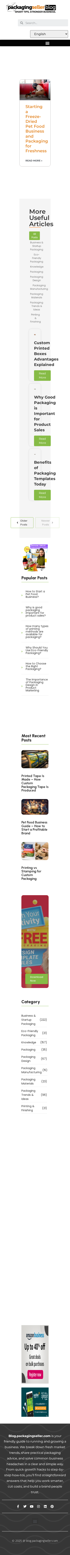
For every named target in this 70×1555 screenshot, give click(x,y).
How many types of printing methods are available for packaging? (37, 631)
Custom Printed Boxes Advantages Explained (46, 353)
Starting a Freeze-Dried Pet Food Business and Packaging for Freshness (36, 128)
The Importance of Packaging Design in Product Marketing (37, 685)
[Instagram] (38, 1506)
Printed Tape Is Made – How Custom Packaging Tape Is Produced (34, 783)
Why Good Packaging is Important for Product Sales (45, 413)
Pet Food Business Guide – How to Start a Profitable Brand (34, 827)
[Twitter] (24, 1506)
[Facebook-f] (18, 1506)
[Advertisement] (35, 63)
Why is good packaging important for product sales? (36, 611)
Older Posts (23, 522)
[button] (47, 43)
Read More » (33, 160)
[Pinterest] (52, 1506)
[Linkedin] (45, 1506)
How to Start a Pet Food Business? (35, 594)
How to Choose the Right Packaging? (36, 666)
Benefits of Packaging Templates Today (45, 473)
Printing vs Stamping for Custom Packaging (31, 873)
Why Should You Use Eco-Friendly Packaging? (37, 650)
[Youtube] (31, 1506)
